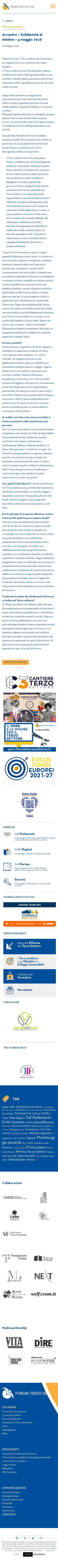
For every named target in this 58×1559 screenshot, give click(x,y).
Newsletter (7, 1507)
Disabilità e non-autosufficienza (32, 1122)
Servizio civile (9, 1156)
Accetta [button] (28, 1554)
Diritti (6, 1122)
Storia (5, 1426)
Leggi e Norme (9, 1465)
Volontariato (16, 1159)
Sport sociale (26, 1155)
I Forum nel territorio (11, 1415)
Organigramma (9, 1430)
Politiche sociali (41, 1143)
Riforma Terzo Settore (31, 1151)
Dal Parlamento (38, 1118)
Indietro (9, 21)
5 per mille (8, 1107)
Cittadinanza (21, 1110)
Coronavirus (23, 1113)
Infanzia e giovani (40, 1133)
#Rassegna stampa (12, 27)
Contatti (9, 1514)
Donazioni (6, 1126)
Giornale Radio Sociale (12, 1500)
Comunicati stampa (11, 1492)
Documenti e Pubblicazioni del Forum (19, 1454)
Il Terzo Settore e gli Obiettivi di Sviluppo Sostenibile (26, 1458)
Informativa (39, 1554)
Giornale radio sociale (19, 897)
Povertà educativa (19, 1148)
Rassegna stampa (10, 1496)
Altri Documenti (9, 1472)
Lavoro (21, 1138)
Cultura (36, 1113)
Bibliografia (7, 1469)
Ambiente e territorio (29, 1107)
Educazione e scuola (40, 1126)
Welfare (31, 1160)
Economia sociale (20, 1126)
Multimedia (7, 1503)
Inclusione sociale (19, 1133)
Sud (37, 1156)
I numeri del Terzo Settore (14, 1461)
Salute (51, 1152)
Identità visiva (8, 1511)
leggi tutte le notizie (15, 662)
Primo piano (36, 1147)
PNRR (30, 1143)
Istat (15, 1138)
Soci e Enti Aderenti (11, 1419)
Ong (24, 1143)
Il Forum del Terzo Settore (14, 1412)
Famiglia (21, 1130)
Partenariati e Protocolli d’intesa (17, 1423)
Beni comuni (10, 1110)
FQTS (42, 1130)
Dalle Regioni (17, 1118)
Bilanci (5, 1434)
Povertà (7, 1147)
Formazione (11, 1002)
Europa (14, 1129)
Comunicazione (34, 1110)
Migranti (31, 1138)
